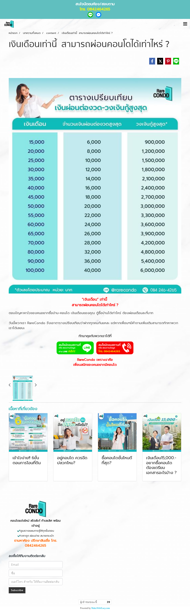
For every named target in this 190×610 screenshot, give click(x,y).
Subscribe (17, 590)
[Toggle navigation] (185, 24)
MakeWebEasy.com (100, 608)
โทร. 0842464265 (95, 9)
